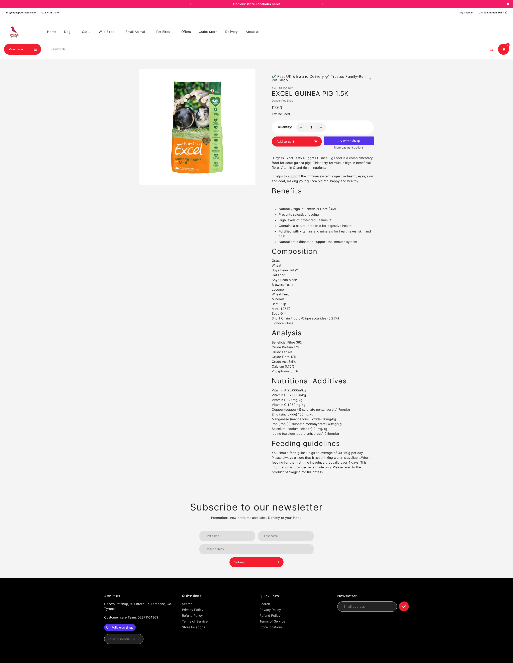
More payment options (349, 147)
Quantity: (285, 127)
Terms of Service (195, 621)
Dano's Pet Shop (282, 100)
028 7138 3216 (50, 12)
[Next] (323, 4)
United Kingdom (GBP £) (493, 12)
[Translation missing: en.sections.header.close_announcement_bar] (508, 4)
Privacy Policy (192, 610)
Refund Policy (192, 615)
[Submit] (404, 606)
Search (187, 604)
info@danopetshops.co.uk (21, 12)
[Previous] (190, 4)
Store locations (193, 627)
